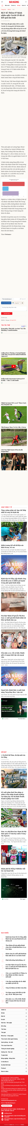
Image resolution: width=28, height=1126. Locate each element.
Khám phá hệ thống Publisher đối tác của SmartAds (13, 870)
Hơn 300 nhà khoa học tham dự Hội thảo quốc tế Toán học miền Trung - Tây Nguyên (14, 833)
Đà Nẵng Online (8, 1113)
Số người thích (13, 320)
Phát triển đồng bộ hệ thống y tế (15, 960)
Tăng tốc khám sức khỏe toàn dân (16, 988)
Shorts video (4, 1071)
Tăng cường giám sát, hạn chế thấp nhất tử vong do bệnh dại (13, 511)
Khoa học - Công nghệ (7, 1035)
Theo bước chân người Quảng (9, 1039)
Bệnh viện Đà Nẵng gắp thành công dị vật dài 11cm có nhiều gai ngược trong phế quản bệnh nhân (13, 581)
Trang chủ (3, 9)
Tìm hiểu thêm (21, 718)
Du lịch (3, 1019)
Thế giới (3, 1032)
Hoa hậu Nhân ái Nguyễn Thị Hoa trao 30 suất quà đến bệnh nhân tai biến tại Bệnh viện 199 (13, 618)
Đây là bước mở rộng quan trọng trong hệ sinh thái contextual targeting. (14, 695)
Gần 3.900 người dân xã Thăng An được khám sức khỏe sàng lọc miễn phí (16, 975)
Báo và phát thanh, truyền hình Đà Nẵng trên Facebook (15, 1116)
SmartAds (6, 718)
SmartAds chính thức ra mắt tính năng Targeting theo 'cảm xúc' (13, 691)
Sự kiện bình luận (5, 1065)
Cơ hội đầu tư (4, 1061)
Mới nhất (7, 5)
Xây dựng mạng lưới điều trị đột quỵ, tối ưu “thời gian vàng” (15, 993)
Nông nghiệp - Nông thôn (8, 1058)
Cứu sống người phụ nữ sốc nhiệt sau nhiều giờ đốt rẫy (16, 982)
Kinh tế (24, 5)
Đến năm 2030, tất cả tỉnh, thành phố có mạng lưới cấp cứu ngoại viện (12, 655)
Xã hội (18, 5)
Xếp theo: (3, 320)
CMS (11, 1124)
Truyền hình (4, 1055)
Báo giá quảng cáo (6, 1105)
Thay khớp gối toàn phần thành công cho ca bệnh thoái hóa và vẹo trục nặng (16, 947)
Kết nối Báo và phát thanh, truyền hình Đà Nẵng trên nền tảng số (13, 1109)
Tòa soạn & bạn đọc (6, 1045)
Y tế (13, 9)
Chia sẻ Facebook (6, 302)
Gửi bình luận (7, 313)
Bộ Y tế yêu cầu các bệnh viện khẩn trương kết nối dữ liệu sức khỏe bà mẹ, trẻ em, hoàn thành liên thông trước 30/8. (14, 551)
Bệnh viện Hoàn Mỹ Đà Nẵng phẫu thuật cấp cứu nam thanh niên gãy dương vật (16, 939)
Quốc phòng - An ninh (7, 1042)
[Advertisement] (14, 251)
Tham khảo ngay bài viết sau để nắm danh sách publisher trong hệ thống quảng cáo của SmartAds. (14, 875)
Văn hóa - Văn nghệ (6, 1022)
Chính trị (13, 5)
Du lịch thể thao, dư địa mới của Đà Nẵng (13, 756)
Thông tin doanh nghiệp (7, 1048)
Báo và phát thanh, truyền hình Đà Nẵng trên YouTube (15, 1119)
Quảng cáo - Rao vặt (6, 1052)
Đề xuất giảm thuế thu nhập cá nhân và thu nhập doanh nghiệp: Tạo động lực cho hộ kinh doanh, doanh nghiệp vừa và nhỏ (13, 795)
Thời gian (7, 320)
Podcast (3, 1068)
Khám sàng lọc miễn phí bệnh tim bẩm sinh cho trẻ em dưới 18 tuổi (16, 954)
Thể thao (3, 1029)
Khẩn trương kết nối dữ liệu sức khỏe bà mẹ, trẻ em (12, 546)
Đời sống (3, 1026)
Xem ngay (22, 899)
